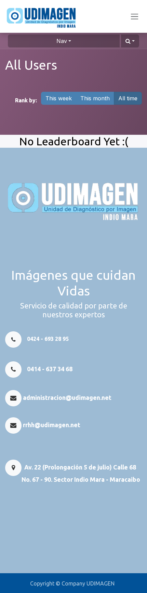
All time (127, 98)
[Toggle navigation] (134, 16)
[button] (130, 40)
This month (95, 98)
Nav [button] (61, 41)
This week (58, 98)
